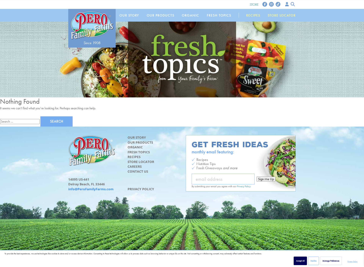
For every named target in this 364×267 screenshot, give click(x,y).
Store (254, 4)
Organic (190, 15)
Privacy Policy (353, 261)
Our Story (129, 15)
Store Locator (282, 15)
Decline (313, 260)
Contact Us (138, 171)
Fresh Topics (219, 15)
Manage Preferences (330, 260)
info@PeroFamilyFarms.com (91, 189)
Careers (135, 166)
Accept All (300, 260)
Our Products (160, 15)
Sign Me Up (266, 179)
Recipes (253, 15)
